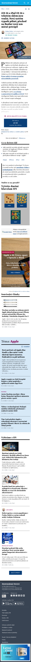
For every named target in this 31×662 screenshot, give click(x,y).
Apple (14, 341)
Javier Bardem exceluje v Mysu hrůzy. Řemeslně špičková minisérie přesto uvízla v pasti (15, 396)
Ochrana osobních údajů (8, 625)
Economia (4, 615)
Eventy (3, 639)
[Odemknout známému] (29, 9)
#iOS (23, 160)
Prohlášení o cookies (7, 627)
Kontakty (4, 610)
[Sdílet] (26, 9)
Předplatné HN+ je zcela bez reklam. (21, 291)
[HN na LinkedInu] (19, 595)
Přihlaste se (22, 138)
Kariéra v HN (5, 618)
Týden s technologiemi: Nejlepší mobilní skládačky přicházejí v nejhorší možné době (13, 409)
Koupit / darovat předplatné (9, 637)
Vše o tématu (15, 272)
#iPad (17, 160)
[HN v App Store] (19, 603)
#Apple (5, 160)
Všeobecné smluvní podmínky (9, 632)
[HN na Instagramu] (16, 595)
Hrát (9, 205)
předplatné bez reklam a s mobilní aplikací (12, 131)
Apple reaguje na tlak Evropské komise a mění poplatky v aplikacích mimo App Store (13, 381)
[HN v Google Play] (7, 603)
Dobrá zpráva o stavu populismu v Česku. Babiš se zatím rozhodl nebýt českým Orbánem (15, 515)
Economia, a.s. (12, 586)
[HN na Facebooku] (14, 595)
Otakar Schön (9, 31)
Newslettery (5, 642)
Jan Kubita (9, 510)
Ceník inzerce (5, 620)
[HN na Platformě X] (11, 595)
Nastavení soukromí (7, 630)
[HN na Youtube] (24, 595)
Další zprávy (15, 572)
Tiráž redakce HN (6, 612)
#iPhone (11, 160)
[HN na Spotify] (21, 595)
